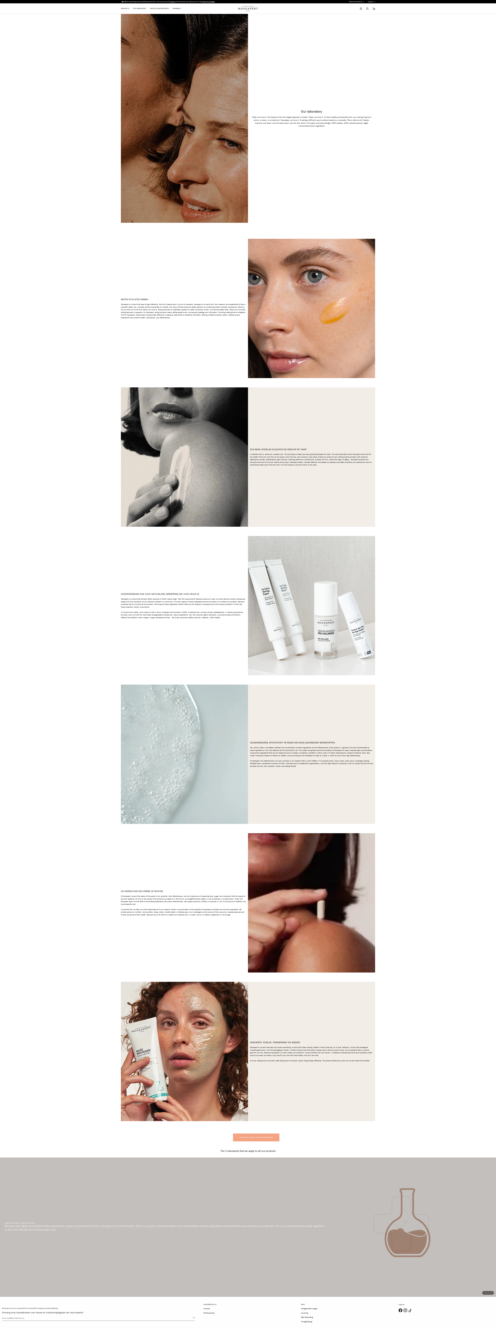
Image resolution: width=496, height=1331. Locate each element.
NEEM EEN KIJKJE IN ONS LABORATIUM (256, 1137)
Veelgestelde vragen (309, 1308)
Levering (304, 1313)
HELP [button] (303, 1304)
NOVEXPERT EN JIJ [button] (209, 1304)
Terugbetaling (306, 1321)
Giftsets (172, 2)
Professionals (208, 1313)
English (370, 2)
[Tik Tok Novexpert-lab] (410, 1310)
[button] (126, 8)
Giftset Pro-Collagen (208, 2)
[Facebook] (400, 1310)
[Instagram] (405, 1310)
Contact (206, 1308)
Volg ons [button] (402, 1304)
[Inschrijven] (192, 1318)
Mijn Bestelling (307, 1317)
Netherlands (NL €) (355, 2)
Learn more (291, 1141)
